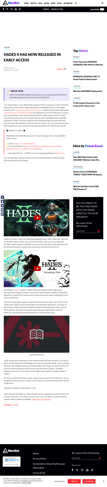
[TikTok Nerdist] (20, 9)
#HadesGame (48, 146)
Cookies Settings (59, 481)
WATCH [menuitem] (33, 3)
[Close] (103, 481)
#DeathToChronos (13, 149)
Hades (15, 405)
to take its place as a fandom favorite (18, 113)
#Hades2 (58, 146)
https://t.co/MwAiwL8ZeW (24, 144)
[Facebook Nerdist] (4, 9)
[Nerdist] (11, 3)
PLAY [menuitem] (40, 3)
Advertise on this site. (11, 464)
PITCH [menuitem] (59, 3)
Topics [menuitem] (46, 9)
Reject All (74, 481)
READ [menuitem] (26, 3)
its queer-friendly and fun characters (28, 110)
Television (78, 167)
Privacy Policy (39, 458)
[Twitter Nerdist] (7, 9)
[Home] (11, 452)
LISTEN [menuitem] (46, 3)
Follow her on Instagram (41, 399)
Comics (76, 86)
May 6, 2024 (60, 153)
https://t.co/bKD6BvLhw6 (33, 146)
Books (76, 57)
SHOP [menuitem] (53, 3)
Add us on (59, 69)
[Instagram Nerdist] (11, 9)
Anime (76, 181)
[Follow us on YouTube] (87, 470)
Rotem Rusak (10, 68)
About (36, 453)
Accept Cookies (89, 481)
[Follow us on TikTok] (92, 470)
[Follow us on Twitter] (77, 470)
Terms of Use (39, 472)
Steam (16, 290)
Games (7, 47)
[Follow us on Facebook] (72, 470)
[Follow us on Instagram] (82, 470)
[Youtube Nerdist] (16, 9)
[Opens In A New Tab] (11, 460)
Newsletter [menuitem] (57, 9)
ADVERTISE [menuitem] (68, 3)
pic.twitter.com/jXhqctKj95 (31, 149)
